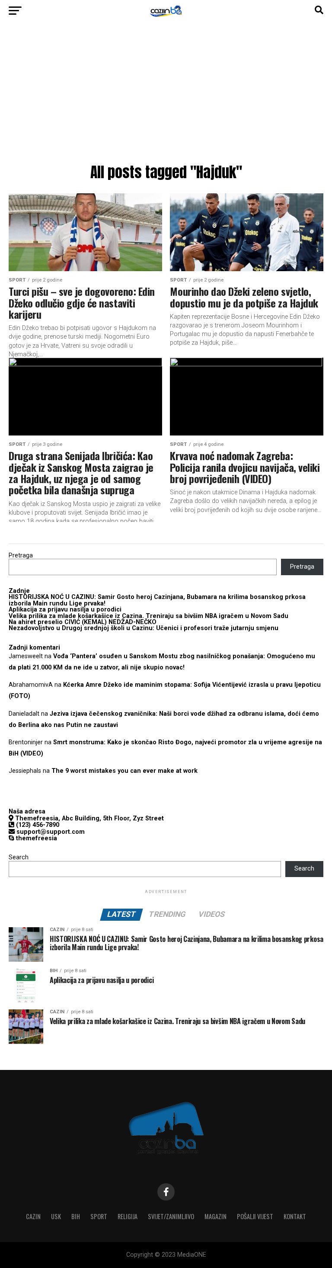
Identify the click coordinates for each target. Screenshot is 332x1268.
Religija (127, 1216)
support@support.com (50, 832)
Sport (98, 1216)
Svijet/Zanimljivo (171, 1216)
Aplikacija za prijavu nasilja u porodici (65, 609)
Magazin (215, 1216)
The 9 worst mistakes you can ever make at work (124, 771)
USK (56, 1216)
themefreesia (35, 838)
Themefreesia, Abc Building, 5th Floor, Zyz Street (88, 818)
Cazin (33, 1216)
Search (19, 857)
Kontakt (295, 1216)
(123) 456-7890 (36, 825)
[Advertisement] (166, 95)
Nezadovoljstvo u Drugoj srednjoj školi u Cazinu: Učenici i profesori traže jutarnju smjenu (143, 628)
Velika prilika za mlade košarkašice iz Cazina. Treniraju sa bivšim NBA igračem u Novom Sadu (148, 616)
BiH (75, 1216)
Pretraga (21, 555)
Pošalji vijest (255, 1216)
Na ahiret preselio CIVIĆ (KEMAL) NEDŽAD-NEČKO (82, 622)
